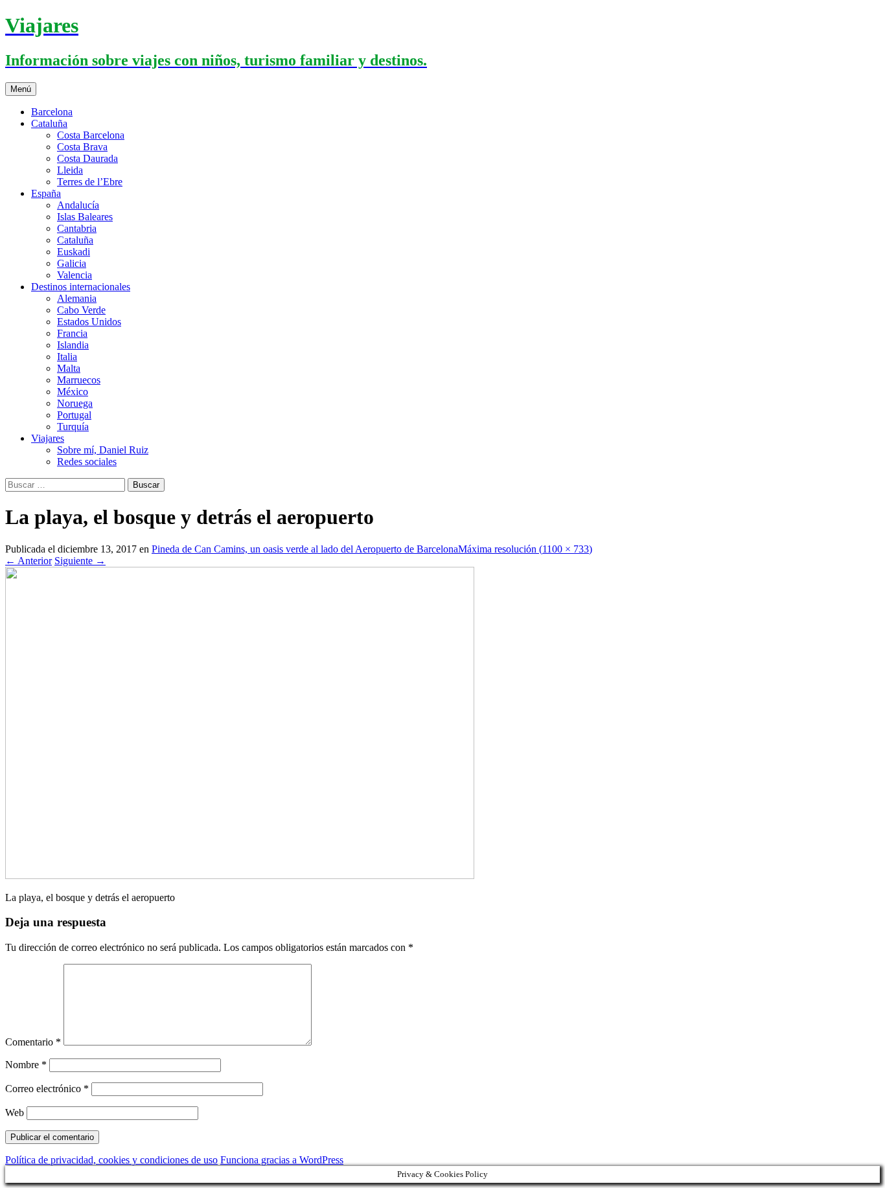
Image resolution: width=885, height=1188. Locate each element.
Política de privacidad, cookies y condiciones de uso (111, 1159)
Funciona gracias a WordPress (281, 1159)
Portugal (74, 414)
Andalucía (78, 205)
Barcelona (52, 111)
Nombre (26, 1064)
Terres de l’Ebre (89, 181)
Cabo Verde (81, 309)
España (46, 193)
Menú (20, 89)
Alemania (77, 298)
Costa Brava (82, 146)
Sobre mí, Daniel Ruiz (102, 449)
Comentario (33, 1041)
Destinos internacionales (80, 286)
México (72, 391)
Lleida (70, 170)
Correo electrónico (47, 1088)
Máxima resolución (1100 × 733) (525, 548)
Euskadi (73, 251)
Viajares (47, 438)
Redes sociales (87, 461)
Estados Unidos (89, 321)
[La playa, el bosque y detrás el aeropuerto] (239, 875)
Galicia (71, 263)
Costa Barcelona (90, 135)
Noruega (75, 403)
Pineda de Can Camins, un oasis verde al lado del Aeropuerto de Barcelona (305, 548)
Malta (68, 368)
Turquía (73, 426)
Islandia (73, 344)
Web (14, 1112)
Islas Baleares (85, 216)
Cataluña (49, 123)
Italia (67, 356)
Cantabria (77, 228)
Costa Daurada (87, 158)
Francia (72, 333)
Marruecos (78, 379)
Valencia (74, 274)
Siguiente (80, 560)
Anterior (28, 560)
